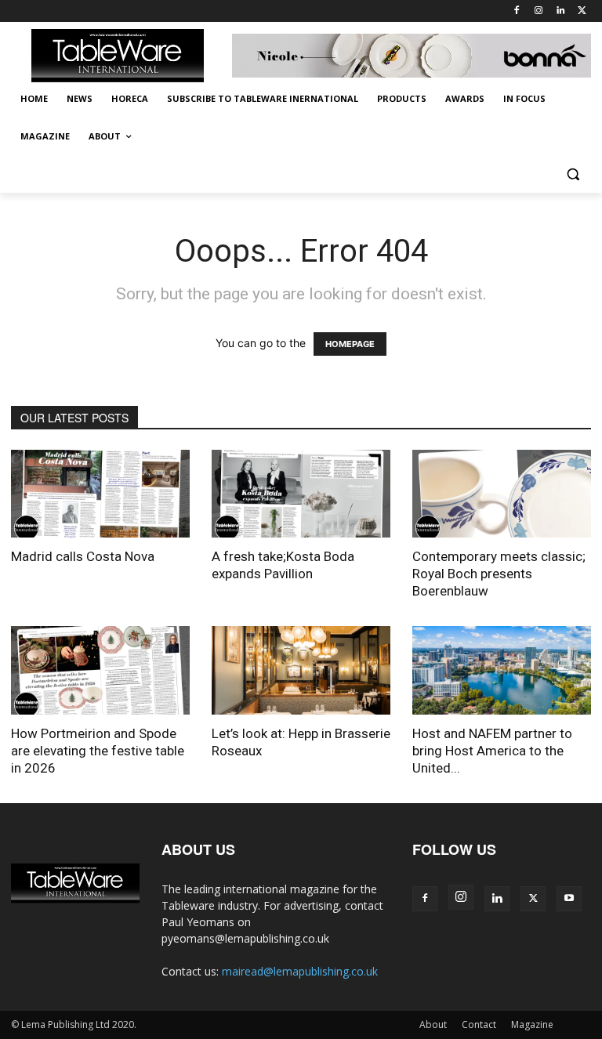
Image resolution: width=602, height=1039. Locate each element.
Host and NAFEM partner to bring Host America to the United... (492, 751)
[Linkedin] (560, 11)
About (433, 1024)
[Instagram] (539, 11)
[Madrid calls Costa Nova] (100, 494)
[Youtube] (569, 898)
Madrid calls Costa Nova (82, 556)
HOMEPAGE (350, 343)
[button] (572, 174)
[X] (582, 11)
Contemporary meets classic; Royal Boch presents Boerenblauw (499, 573)
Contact (479, 1024)
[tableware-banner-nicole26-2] (411, 56)
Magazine (532, 1024)
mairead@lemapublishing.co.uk (300, 971)
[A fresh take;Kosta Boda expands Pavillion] (301, 494)
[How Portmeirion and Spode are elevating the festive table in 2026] (100, 670)
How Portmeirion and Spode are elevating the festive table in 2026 (97, 751)
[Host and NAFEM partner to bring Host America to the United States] (501, 670)
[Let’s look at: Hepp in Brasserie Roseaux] (301, 670)
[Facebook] (517, 11)
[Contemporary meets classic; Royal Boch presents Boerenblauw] (501, 494)
